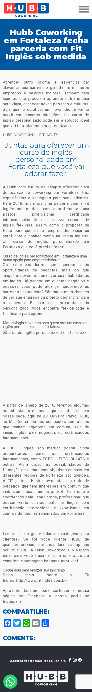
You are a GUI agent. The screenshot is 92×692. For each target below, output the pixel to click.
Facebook (38, 596)
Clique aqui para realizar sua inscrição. (34, 570)
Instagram (12, 601)
